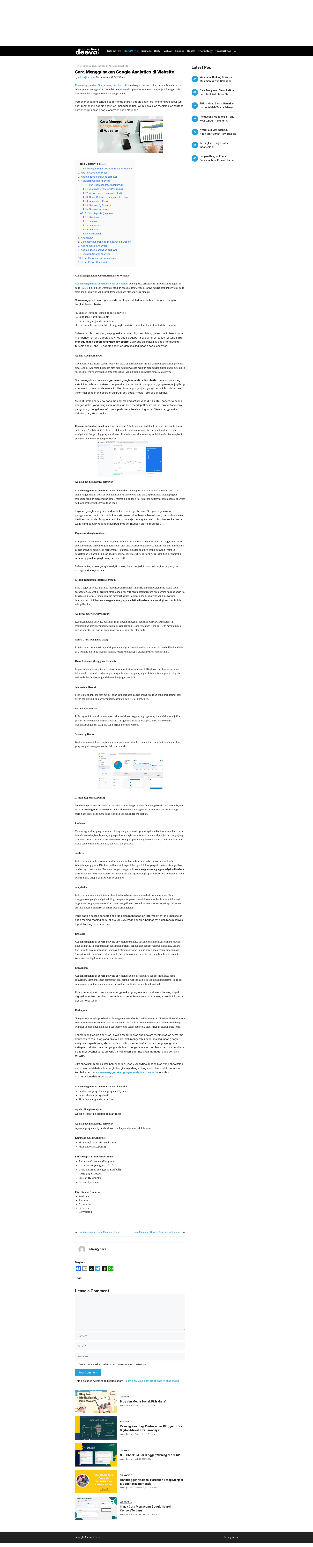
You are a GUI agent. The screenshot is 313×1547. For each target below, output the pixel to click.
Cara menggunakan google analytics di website (101, 283)
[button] (235, 51)
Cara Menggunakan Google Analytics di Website (124, 72)
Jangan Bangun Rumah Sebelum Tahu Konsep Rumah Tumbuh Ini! (217, 160)
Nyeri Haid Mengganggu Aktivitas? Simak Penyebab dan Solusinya (218, 133)
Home (78, 66)
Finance (179, 51)
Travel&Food (223, 51)
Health (191, 51)
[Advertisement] (156, 23)
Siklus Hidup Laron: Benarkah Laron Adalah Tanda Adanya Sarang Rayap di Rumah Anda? (218, 107)
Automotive (113, 51)
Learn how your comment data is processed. (152, 1380)
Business (146, 51)
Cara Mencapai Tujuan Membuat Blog (99, 1232)
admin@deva (85, 77)
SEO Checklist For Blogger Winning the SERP (150, 1455)
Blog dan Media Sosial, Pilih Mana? (143, 1401)
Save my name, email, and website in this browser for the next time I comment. (113, 1364)
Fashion (167, 51)
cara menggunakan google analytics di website (128, 1072)
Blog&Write (131, 51)
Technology (205, 51)
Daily (157, 51)
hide (102, 164)
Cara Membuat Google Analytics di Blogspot (157, 1232)
